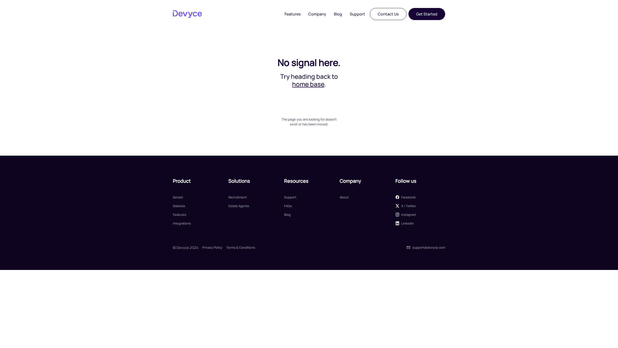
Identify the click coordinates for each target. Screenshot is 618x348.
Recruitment (237, 197)
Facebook (408, 197)
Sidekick (179, 206)
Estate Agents (238, 206)
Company (317, 14)
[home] (187, 14)
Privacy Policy (212, 247)
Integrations (182, 223)
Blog (338, 14)
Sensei (178, 197)
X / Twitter (408, 206)
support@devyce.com (428, 247)
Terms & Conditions (240, 247)
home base (308, 84)
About (344, 197)
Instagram (408, 214)
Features (293, 14)
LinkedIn (407, 223)
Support (357, 14)
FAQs (288, 206)
